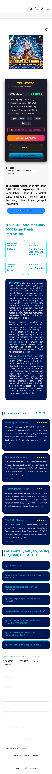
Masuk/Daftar (26, 210)
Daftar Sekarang (26, 137)
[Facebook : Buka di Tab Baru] (17, 762)
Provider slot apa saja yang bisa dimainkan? (26, 611)
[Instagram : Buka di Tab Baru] (29, 762)
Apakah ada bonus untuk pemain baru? (26, 644)
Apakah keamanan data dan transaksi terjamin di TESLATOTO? (26, 621)
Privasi (16, 768)
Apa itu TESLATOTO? (26, 565)
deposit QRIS (16, 342)
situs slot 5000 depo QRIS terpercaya (26, 357)
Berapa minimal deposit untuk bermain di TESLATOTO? (26, 576)
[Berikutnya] (49, 52)
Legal (25, 768)
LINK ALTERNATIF (26, 155)
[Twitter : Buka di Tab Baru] (23, 762)
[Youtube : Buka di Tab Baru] (34, 762)
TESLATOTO (14, 283)
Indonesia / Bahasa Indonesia (14, 748)
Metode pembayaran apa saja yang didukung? (26, 588)
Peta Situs (34, 768)
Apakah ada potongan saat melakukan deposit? (26, 600)
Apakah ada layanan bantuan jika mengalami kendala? (26, 633)
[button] (36, 8)
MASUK (26, 147)
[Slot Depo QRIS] (8, 8)
